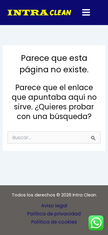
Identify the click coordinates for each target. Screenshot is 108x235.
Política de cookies (54, 221)
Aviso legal (54, 205)
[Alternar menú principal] (86, 12)
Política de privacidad (54, 213)
